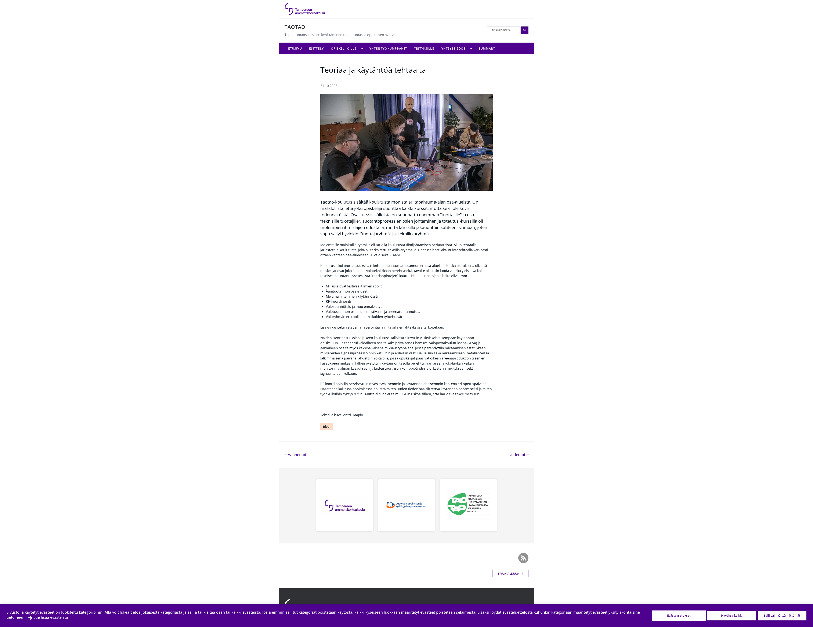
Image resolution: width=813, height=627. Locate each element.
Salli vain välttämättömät (782, 615)
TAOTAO (295, 26)
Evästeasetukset (679, 615)
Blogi (326, 426)
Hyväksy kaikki (731, 615)
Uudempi (518, 454)
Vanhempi (296, 454)
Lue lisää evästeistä (50, 617)
